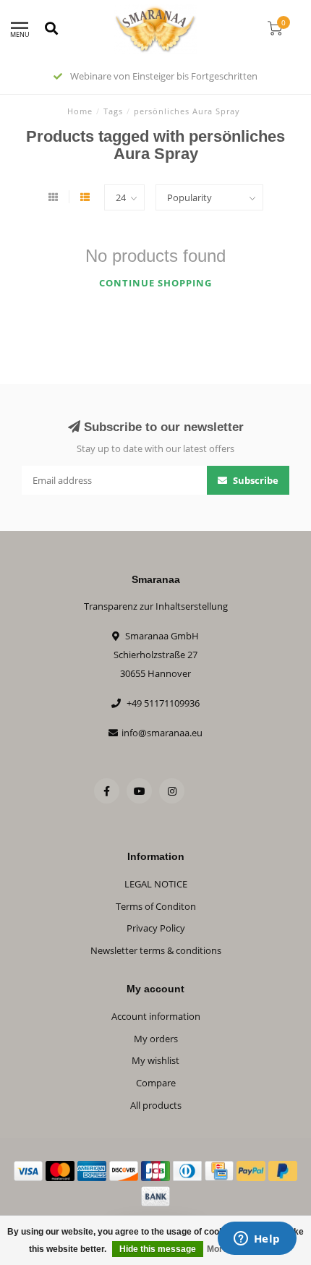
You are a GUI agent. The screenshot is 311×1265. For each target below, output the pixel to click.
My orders (156, 1038)
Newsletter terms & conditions (155, 950)
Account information (155, 1016)
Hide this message (157, 1249)
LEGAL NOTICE (155, 883)
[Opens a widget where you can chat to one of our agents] (257, 1240)
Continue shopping (155, 282)
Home (80, 111)
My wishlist (155, 1060)
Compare (156, 1082)
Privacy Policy (156, 927)
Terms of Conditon (156, 906)
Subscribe (254, 480)
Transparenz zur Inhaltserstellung (156, 606)
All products (156, 1105)
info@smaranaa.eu (162, 732)
